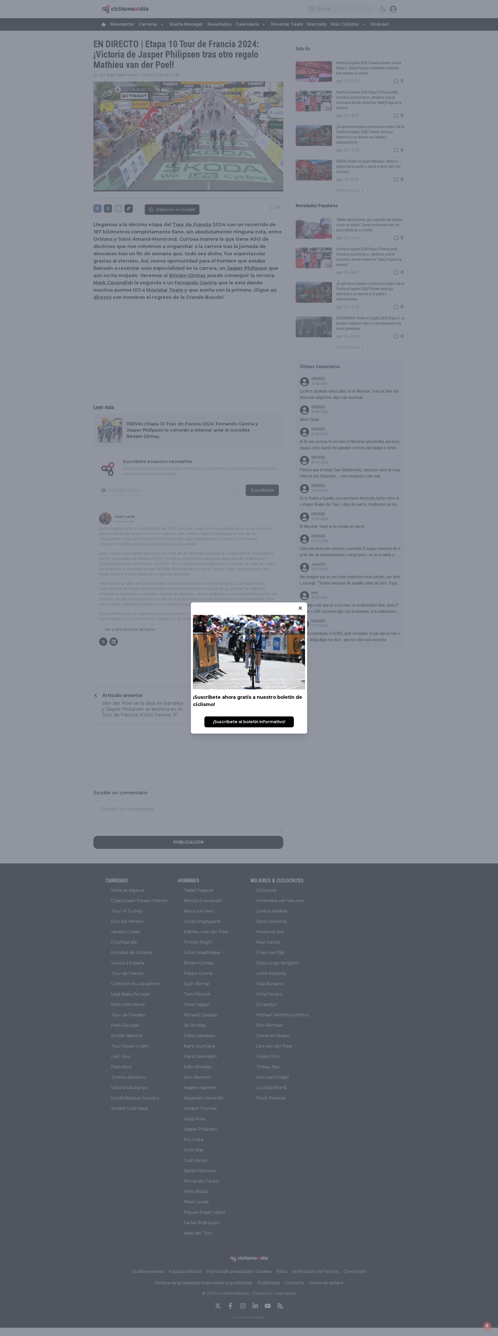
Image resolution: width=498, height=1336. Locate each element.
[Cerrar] (300, 608)
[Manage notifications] (487, 1326)
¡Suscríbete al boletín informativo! (249, 721)
